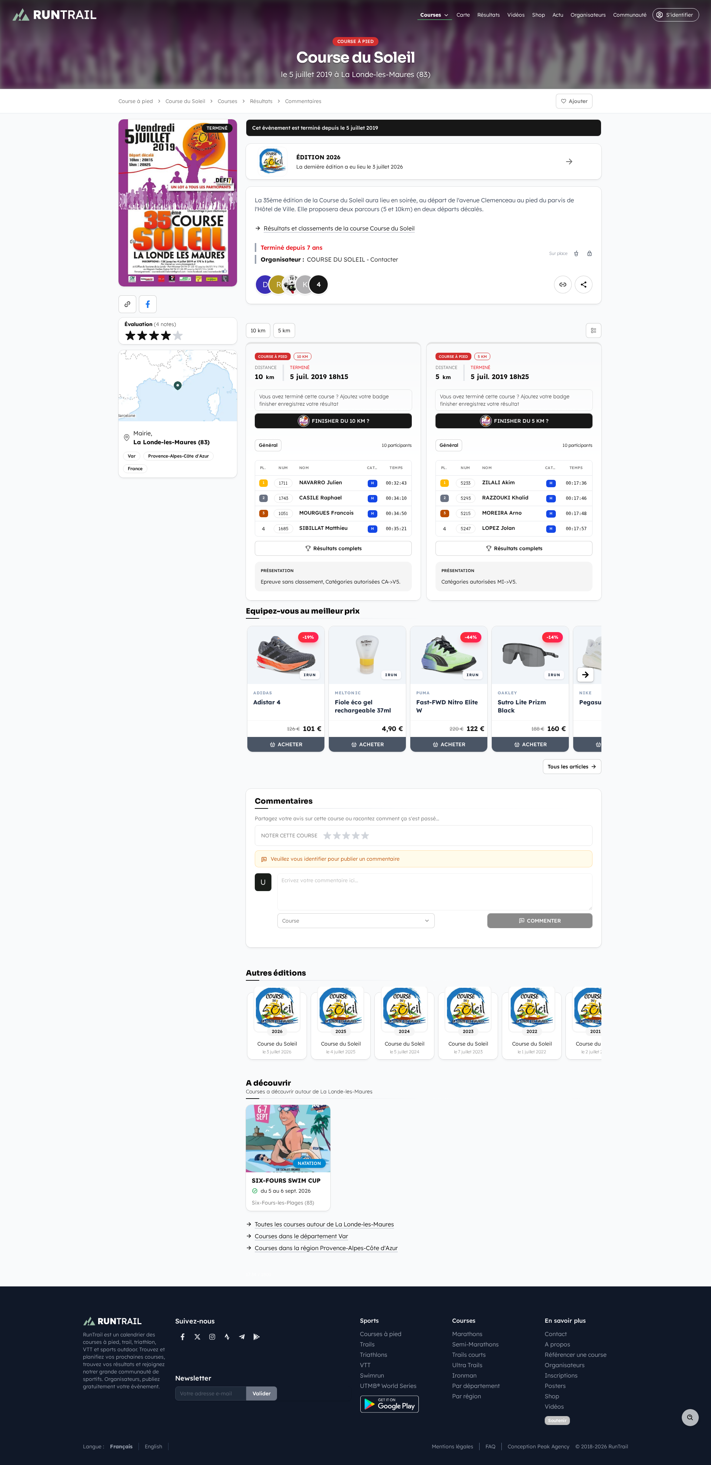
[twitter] (197, 1336)
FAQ (490, 1446)
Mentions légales (452, 1446)
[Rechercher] (690, 1417)
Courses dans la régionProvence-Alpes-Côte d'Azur (326, 1248)
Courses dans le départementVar (301, 1236)
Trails (367, 1344)
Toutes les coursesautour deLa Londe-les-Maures (324, 1224)
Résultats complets (337, 548)
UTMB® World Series (388, 1385)
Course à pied (135, 101)
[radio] (130, 335)
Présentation (277, 570)
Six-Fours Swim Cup (286, 1180)
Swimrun (372, 1375)
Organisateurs (588, 14)
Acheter (290, 744)
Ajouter (578, 101)
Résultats (488, 14)
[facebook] (148, 304)
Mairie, (171, 437)
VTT (365, 1365)
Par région (466, 1396)
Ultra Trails (467, 1365)
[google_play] (256, 1336)
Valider (262, 1393)
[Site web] (127, 304)
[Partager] (583, 284)
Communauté (630, 14)
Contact (556, 1334)
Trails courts (469, 1354)
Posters (555, 1385)
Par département (476, 1385)
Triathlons (373, 1354)
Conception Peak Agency (539, 1446)
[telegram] (241, 1336)
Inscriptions (561, 1375)
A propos (557, 1344)
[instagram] (212, 1336)
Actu (558, 14)
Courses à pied (380, 1334)
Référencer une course (576, 1354)
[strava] (227, 1336)
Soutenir (557, 1420)
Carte (463, 14)
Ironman (464, 1375)
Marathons (467, 1334)
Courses (430, 14)
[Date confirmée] (255, 1191)
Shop (538, 14)
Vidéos (516, 14)
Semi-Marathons (475, 1344)
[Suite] (585, 674)
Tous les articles (568, 766)
